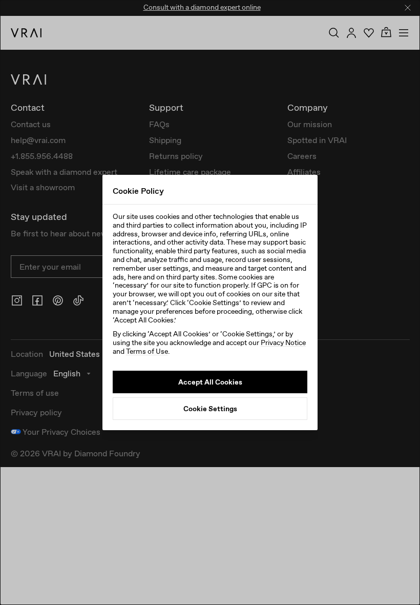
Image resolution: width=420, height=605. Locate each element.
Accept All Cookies (210, 382)
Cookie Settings (210, 409)
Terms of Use (147, 351)
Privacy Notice (283, 342)
